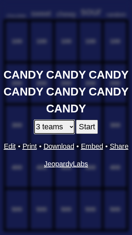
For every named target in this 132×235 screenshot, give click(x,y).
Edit (10, 146)
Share (119, 146)
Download (59, 146)
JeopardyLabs (66, 164)
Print (30, 146)
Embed (92, 146)
